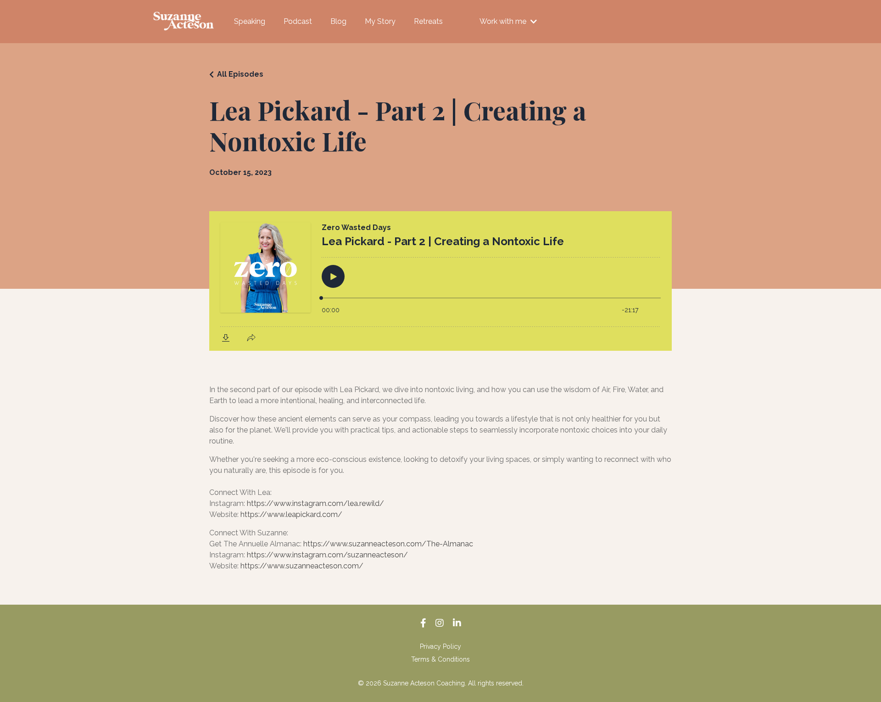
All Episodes (240, 74)
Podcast (298, 21)
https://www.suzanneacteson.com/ (301, 566)
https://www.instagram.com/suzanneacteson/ (327, 554)
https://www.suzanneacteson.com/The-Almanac (388, 543)
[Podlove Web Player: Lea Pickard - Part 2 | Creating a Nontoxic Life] (440, 281)
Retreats (428, 21)
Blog (338, 21)
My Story (380, 21)
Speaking (249, 21)
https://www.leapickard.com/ (291, 514)
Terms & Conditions (440, 659)
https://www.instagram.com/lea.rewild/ (315, 503)
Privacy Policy (440, 646)
